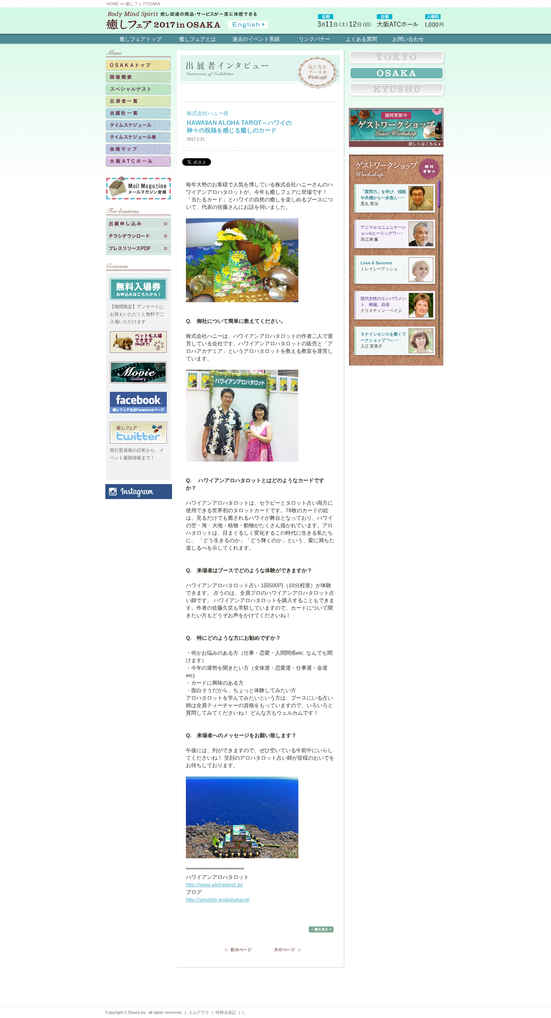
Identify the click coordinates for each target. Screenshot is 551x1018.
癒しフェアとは (197, 39)
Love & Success (376, 263)
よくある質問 (361, 39)
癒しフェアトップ (141, 39)
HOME (112, 3)
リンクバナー (314, 39)
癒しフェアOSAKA (143, 3)
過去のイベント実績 (256, 39)
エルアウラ (199, 1012)
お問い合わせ (408, 39)
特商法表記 (226, 1012)
